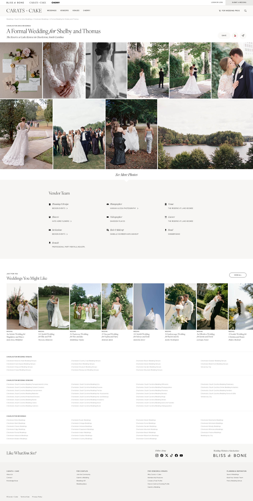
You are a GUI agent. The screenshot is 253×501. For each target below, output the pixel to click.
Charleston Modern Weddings (17, 438)
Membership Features (155, 477)
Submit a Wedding (83, 477)
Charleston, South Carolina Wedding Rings (150, 396)
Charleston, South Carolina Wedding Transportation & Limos (27, 384)
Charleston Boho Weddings (16, 420)
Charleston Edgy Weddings (16, 429)
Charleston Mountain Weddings (147, 429)
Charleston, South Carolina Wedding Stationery (217, 384)
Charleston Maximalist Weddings (212, 420)
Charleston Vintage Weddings (81, 423)
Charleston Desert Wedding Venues (148, 364)
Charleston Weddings (41, 19)
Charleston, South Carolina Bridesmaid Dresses (23, 396)
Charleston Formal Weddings (16, 432)
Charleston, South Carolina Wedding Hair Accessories (89, 393)
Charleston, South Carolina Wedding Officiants (152, 384)
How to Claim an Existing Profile (158, 484)
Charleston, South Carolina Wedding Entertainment (24, 390)
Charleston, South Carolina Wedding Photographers (154, 387)
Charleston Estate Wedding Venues (19, 370)
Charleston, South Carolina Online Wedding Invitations (219, 387)
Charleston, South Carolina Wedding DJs (85, 384)
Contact (9, 477)
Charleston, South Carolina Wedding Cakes (22, 402)
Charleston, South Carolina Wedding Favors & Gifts (218, 393)
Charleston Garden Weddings (146, 426)
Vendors (64, 10)
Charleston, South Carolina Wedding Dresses (86, 387)
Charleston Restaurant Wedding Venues (85, 370)
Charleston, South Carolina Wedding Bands (21, 399)
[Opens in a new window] (15, 3)
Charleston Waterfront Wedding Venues (214, 364)
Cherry (86, 10)
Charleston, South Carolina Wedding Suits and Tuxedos (155, 402)
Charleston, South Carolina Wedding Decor (86, 402)
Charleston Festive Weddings (211, 432)
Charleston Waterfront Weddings (147, 435)
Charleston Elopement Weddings (82, 429)
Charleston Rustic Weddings (81, 420)
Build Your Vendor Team (235, 477)
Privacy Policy (37, 497)
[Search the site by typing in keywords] (244, 10)
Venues (76, 10)
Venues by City (206, 367)
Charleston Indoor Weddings (81, 432)
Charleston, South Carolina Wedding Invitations (87, 399)
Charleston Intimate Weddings (81, 426)
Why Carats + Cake (154, 474)
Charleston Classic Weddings (17, 426)
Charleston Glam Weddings (16, 423)
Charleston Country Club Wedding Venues (85, 361)
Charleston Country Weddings (81, 438)
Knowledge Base (12, 481)
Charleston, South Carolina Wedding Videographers (154, 406)
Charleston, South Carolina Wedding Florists (86, 390)
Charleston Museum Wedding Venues (84, 367)
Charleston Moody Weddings (211, 426)
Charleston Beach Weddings (146, 432)
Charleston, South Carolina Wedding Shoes (151, 399)
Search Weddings (233, 474)
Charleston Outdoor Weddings (81, 435)
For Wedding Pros (231, 11)
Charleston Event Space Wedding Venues (21, 364)
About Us (10, 474)
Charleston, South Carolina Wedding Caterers (22, 406)
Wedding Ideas (82, 484)
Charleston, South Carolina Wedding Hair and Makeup (90, 396)
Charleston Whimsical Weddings (212, 429)
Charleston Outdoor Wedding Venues (213, 361)
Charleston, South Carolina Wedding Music (86, 406)
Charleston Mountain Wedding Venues (149, 370)
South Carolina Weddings (23, 19)
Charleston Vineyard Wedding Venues (20, 367)
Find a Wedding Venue (234, 481)
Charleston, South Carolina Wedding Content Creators (25, 387)
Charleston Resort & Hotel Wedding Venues (21, 361)
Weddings (52, 10)
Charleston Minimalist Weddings (212, 423)
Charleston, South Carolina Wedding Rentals (151, 393)
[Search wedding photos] (56, 3)
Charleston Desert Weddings (146, 420)
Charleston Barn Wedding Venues (82, 364)
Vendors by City (206, 396)
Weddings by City (207, 435)
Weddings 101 (81, 481)
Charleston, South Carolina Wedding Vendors (216, 390)
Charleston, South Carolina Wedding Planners (152, 390)
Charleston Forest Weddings (145, 423)
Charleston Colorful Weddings (146, 438)
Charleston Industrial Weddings (17, 435)
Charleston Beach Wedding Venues (148, 361)
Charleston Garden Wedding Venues (148, 367)
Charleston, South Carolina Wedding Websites (22, 393)
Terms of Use (25, 497)
